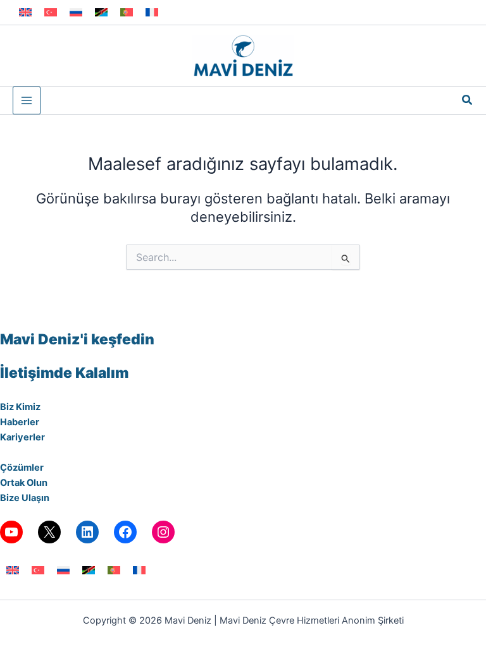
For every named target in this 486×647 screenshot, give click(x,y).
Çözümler (22, 467)
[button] (467, 100)
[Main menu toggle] (26, 100)
